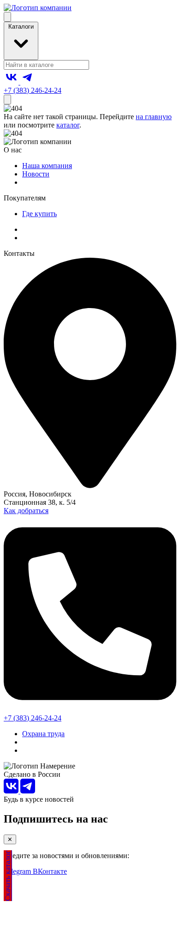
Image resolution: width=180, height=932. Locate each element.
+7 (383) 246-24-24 (32, 90)
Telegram (18, 871)
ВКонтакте (50, 871)
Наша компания (47, 165)
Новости (35, 174)
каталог (67, 125)
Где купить (39, 214)
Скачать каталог (8, 875)
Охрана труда (43, 734)
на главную (154, 117)
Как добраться (26, 510)
